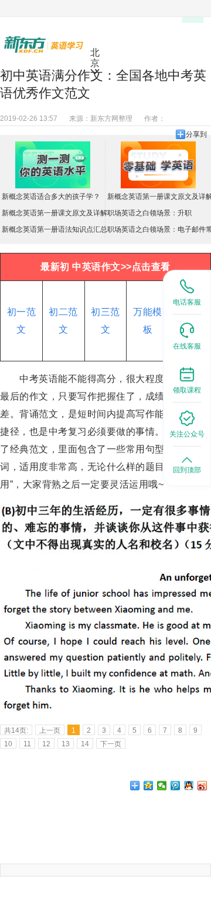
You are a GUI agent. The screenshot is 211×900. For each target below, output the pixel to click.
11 (27, 744)
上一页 (49, 730)
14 (85, 744)
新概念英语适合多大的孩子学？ (51, 196)
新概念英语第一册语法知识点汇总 (54, 229)
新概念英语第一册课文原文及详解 (54, 213)
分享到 (196, 134)
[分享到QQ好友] (189, 785)
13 (66, 744)
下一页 (110, 744)
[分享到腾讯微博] (176, 785)
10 (8, 744)
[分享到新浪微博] (202, 785)
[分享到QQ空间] (149, 785)
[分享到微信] (162, 785)
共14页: (16, 730)
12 (46, 744)
